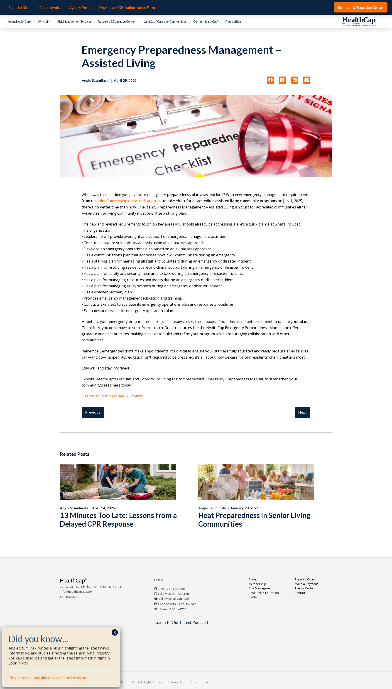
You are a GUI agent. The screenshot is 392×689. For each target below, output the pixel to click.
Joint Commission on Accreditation (126, 200)
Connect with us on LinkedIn (177, 604)
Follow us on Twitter (172, 609)
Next (302, 412)
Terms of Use (199, 682)
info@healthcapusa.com (76, 592)
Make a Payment (306, 584)
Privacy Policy (178, 682)
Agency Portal (304, 588)
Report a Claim (305, 579)
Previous (92, 412)
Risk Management (261, 588)
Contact (300, 593)
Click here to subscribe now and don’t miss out (48, 677)
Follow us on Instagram (174, 594)
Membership (257, 584)
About (253, 579)
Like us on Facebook (172, 589)
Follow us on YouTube (174, 599)
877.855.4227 (68, 597)
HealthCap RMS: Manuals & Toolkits (112, 396)
